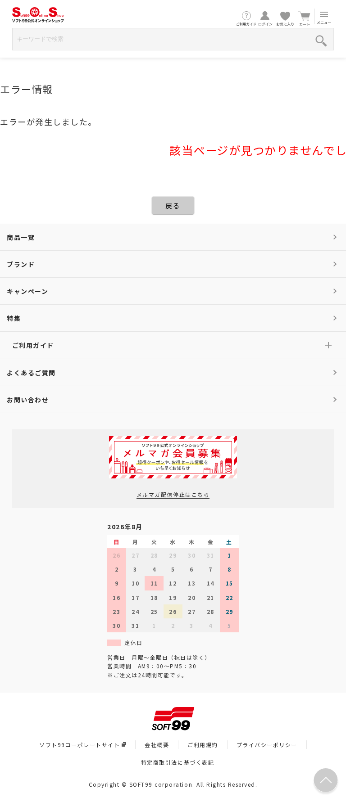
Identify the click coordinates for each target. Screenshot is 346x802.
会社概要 (157, 744)
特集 (14, 318)
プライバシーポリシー (267, 744)
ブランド (21, 264)
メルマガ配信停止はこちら (173, 494)
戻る (172, 205)
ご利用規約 (202, 744)
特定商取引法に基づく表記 (177, 762)
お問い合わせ (28, 399)
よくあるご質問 (31, 372)
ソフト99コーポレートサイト (79, 744)
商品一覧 (21, 237)
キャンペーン (27, 291)
